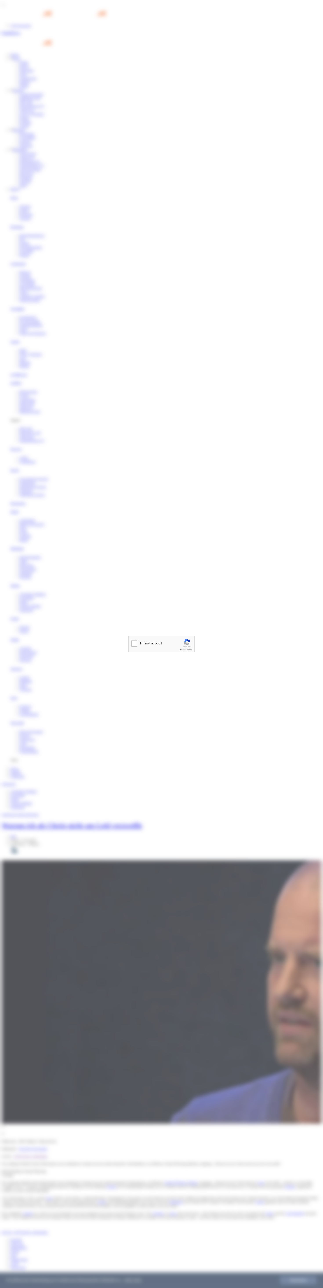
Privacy (182, 650)
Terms (189, 650)
